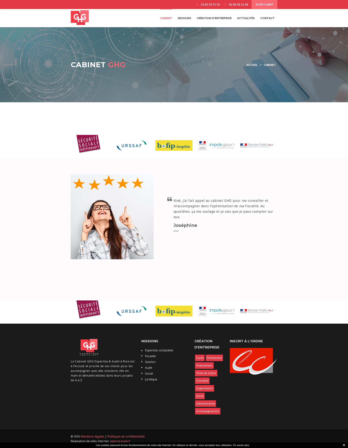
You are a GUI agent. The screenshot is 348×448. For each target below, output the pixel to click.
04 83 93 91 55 (210, 5)
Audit (148, 368)
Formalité (202, 380)
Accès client (264, 4)
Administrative (205, 403)
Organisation (204, 388)
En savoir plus (241, 445)
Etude (200, 358)
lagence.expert (120, 441)
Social (149, 373)
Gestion (150, 362)
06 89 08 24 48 (238, 5)
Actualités (246, 18)
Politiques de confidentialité (126, 436)
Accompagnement (207, 411)
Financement (204, 365)
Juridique (151, 379)
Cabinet (166, 18)
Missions (184, 18)
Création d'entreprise (214, 18)
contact (267, 18)
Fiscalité (150, 356)
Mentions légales (93, 436)
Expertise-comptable (159, 350)
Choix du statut (206, 373)
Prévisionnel (214, 358)
